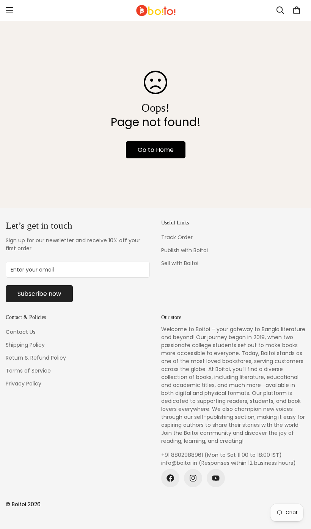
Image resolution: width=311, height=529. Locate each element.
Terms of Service (28, 370)
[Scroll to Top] (296, 487)
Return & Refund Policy (36, 358)
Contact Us (21, 332)
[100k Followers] (193, 478)
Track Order (177, 237)
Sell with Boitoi (179, 263)
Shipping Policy (25, 345)
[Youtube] (216, 478)
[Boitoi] (155, 10)
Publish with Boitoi (184, 250)
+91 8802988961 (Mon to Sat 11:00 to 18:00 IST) (221, 455)
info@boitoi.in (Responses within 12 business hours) (228, 463)
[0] (296, 10)
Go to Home (156, 149)
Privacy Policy (23, 383)
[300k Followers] (170, 478)
